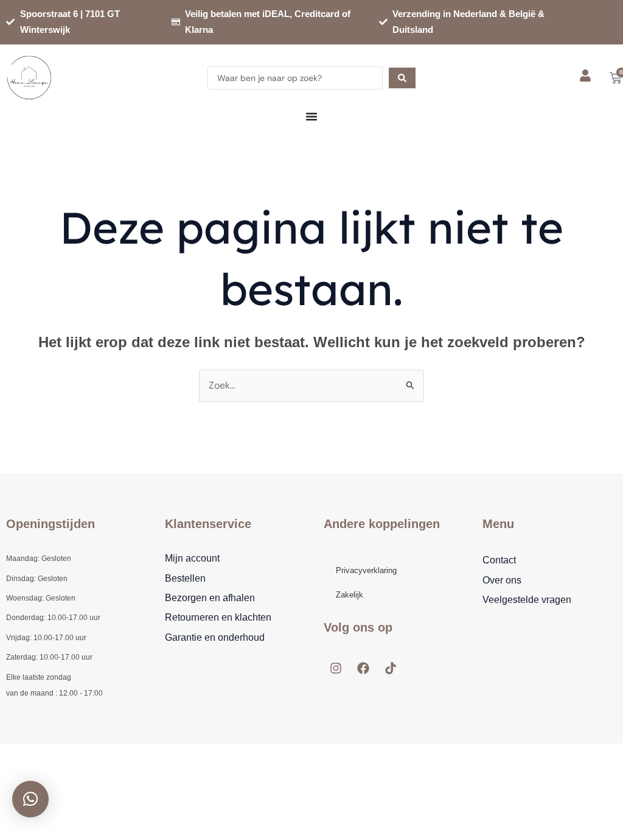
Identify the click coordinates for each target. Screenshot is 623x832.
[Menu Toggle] (311, 116)
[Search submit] (402, 78)
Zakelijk (349, 594)
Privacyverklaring (366, 570)
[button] (30, 799)
